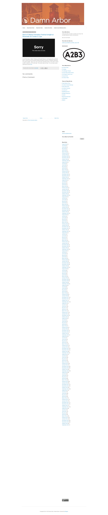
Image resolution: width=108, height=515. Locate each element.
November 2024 (65, 175)
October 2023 (65, 193)
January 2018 (65, 295)
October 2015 (65, 333)
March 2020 (64, 258)
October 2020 (65, 247)
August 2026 (64, 144)
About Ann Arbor (39, 27)
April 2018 (64, 291)
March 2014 (64, 361)
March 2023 (64, 204)
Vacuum (63, 94)
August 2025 (64, 162)
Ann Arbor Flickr (65, 67)
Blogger (66, 511)
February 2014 (65, 363)
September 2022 (65, 213)
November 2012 (65, 385)
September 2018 (65, 283)
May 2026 (64, 148)
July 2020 (64, 252)
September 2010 (65, 424)
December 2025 (65, 156)
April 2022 (64, 220)
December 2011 (65, 402)
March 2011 (64, 415)
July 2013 (64, 373)
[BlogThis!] (42, 68)
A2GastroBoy (64, 98)
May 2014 (64, 358)
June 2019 (64, 271)
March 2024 (64, 186)
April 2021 (64, 238)
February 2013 (65, 381)
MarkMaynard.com (66, 91)
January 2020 (65, 261)
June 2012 (64, 393)
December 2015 (65, 330)
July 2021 (64, 234)
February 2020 (65, 259)
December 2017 (65, 297)
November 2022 (65, 210)
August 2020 (64, 250)
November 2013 (65, 367)
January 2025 (65, 172)
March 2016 (64, 325)
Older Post (56, 118)
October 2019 (65, 265)
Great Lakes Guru (65, 86)
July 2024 (64, 181)
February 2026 (65, 153)
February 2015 (65, 345)
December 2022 (65, 208)
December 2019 (65, 262)
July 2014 (64, 355)
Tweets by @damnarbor (67, 133)
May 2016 (64, 322)
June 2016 (64, 321)
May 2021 (64, 237)
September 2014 (65, 352)
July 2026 (64, 145)
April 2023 (64, 202)
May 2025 (64, 166)
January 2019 (65, 277)
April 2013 (64, 378)
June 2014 (64, 357)
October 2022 (65, 211)
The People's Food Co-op (67, 74)
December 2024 (65, 174)
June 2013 (64, 375)
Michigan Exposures (66, 93)
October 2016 (65, 316)
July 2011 (64, 409)
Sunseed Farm (65, 75)
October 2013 (65, 369)
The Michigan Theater (66, 70)
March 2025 (64, 169)
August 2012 (64, 390)
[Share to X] (44, 68)
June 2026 (64, 147)
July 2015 (64, 337)
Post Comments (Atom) (32, 120)
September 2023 (65, 195)
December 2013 (65, 366)
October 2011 (64, 405)
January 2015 (65, 346)
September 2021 (65, 231)
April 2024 (64, 184)
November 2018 (65, 280)
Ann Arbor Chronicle (66, 88)
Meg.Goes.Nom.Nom (66, 96)
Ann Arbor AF (64, 89)
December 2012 (65, 384)
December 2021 (65, 226)
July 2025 (64, 163)
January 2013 (65, 382)
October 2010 (65, 423)
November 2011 (65, 403)
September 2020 (65, 249)
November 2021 (65, 228)
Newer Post (25, 118)
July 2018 (64, 286)
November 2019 (65, 264)
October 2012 (65, 387)
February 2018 (65, 294)
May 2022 (64, 219)
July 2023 (64, 198)
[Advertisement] (41, 113)
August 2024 (64, 180)
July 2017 (64, 304)
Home (24, 27)
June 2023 (64, 199)
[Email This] (41, 68)
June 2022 (64, 217)
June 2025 (64, 165)
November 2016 (65, 315)
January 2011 (65, 418)
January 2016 (65, 328)
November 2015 (65, 331)
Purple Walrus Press (66, 83)
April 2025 (64, 168)
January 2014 (65, 364)
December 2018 (65, 279)
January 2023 (65, 207)
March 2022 (64, 222)
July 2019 (64, 270)
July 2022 (64, 216)
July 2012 (64, 391)
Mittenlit (63, 100)
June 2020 (64, 253)
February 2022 (65, 223)
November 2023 (65, 192)
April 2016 (64, 324)
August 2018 (64, 285)
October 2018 (65, 282)
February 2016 (65, 327)
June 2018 (64, 288)
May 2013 (64, 376)
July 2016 (64, 319)
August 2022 (64, 214)
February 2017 (65, 312)
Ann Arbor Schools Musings (67, 84)
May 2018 (64, 289)
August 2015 (64, 336)
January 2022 (65, 225)
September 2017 (65, 301)
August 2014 (64, 354)
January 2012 (65, 400)
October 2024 (65, 177)
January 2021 (65, 243)
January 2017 (65, 313)
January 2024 (65, 189)
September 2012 (65, 388)
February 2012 (65, 399)
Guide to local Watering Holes (60, 27)
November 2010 (65, 421)
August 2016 (64, 318)
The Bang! (64, 69)
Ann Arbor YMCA (65, 77)
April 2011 (64, 414)
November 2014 (65, 349)
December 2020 (65, 244)
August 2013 (64, 372)
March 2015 (64, 343)
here (31, 64)
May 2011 (64, 412)
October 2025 (65, 159)
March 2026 (64, 151)
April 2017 (64, 309)
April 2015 (64, 342)
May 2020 (64, 255)
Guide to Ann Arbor (48, 27)
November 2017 (65, 298)
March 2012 (64, 397)
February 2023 (65, 205)
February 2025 (65, 171)
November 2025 (65, 157)
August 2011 (64, 408)
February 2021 (65, 241)
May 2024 (64, 183)
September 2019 (65, 267)
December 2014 (65, 348)
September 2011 (65, 406)
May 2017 (64, 307)
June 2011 (64, 411)
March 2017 (64, 310)
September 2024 (65, 178)
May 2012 (64, 394)
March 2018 (64, 292)
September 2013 (65, 370)
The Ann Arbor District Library (68, 72)
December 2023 (65, 190)
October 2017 (65, 300)
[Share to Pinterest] (47, 68)
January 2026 (65, 154)
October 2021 (65, 229)
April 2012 (64, 396)
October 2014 (65, 351)
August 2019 (64, 268)
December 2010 (65, 420)
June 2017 (64, 306)
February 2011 (65, 417)
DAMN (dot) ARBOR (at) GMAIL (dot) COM (70, 42)
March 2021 (64, 240)
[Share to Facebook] (45, 68)
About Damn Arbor (30, 27)
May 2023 (64, 201)
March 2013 (64, 379)
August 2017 (64, 303)
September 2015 (65, 334)
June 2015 (64, 339)
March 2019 (64, 276)
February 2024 (65, 187)
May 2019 (64, 273)
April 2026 (64, 150)
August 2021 (64, 232)
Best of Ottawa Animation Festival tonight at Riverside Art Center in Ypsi (38, 35)
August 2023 (64, 196)
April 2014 (64, 360)
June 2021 (64, 235)
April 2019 (64, 274)
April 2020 (64, 256)
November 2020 (65, 246)
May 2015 (64, 340)
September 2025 (65, 160)
